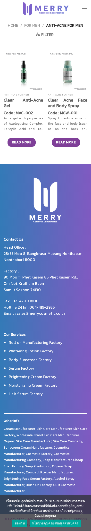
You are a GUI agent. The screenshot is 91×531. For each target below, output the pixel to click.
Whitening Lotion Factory (31, 351)
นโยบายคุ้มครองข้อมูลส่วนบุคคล (55, 523)
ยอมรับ (20, 523)
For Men (32, 25)
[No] (81, 514)
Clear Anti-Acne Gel (23, 103)
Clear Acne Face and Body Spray (67, 103)
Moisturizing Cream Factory (33, 385)
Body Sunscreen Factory (30, 360)
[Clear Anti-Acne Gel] (23, 71)
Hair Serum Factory (26, 394)
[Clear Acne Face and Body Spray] (67, 71)
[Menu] (84, 8)
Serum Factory (21, 368)
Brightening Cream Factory (33, 377)
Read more (22, 142)
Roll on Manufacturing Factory (36, 342)
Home (13, 25)
